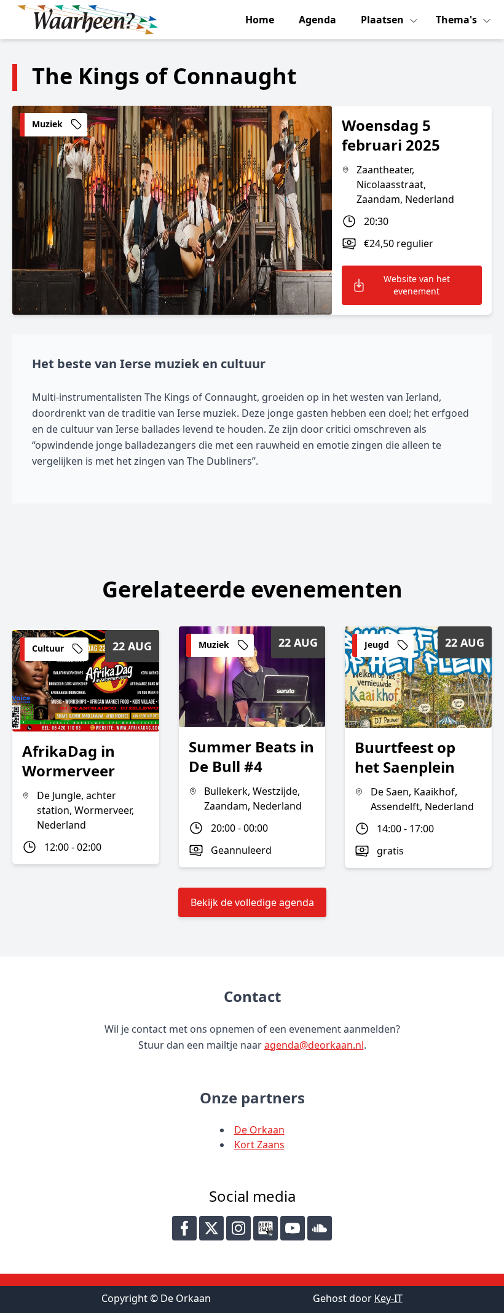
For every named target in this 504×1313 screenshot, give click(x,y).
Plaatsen (383, 19)
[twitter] (211, 1228)
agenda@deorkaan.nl (314, 1045)
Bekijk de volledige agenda (252, 902)
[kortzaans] (265, 1228)
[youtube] (292, 1228)
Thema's (457, 19)
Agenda (317, 19)
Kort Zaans (259, 1144)
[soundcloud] (319, 1228)
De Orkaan (259, 1130)
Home (259, 19)
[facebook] (184, 1228)
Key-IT (388, 1298)
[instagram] (238, 1228)
